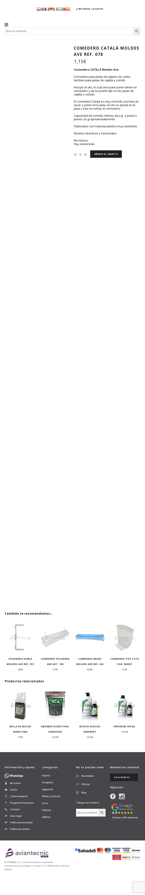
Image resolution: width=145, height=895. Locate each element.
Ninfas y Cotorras (51, 796)
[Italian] (55, 8)
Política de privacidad (21, 822)
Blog (84, 792)
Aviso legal (16, 815)
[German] (51, 8)
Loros (45, 803)
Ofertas (86, 784)
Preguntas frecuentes (22, 802)
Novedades (88, 775)
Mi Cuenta (15, 783)
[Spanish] (68, 8)
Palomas (46, 810)
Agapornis (47, 789)
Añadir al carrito (106, 154)
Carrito (13, 789)
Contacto (15, 809)
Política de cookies (20, 829)
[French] (47, 8)
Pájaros (46, 775)
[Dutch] (38, 8)
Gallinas (46, 816)
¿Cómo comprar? (19, 796)
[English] (43, 8)
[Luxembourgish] (60, 8)
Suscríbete (122, 777)
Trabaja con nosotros (87, 802)
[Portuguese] (64, 8)
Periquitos (47, 782)
